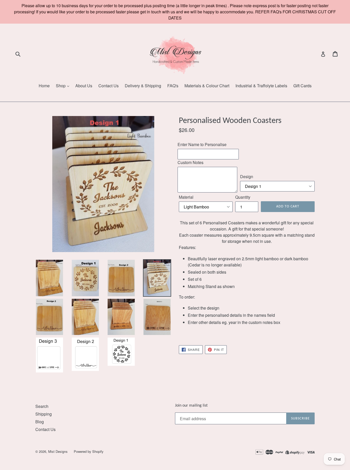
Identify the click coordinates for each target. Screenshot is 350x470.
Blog (39, 422)
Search (41, 406)
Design (246, 176)
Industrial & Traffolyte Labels (261, 86)
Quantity (242, 197)
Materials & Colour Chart (206, 86)
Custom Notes (190, 162)
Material (186, 197)
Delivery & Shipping (143, 86)
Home (44, 86)
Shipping (43, 414)
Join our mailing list (191, 406)
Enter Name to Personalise (202, 144)
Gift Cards (302, 86)
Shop (61, 86)
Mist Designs (58, 451)
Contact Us (108, 86)
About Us (83, 86)
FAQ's (172, 86)
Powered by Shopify (89, 451)
